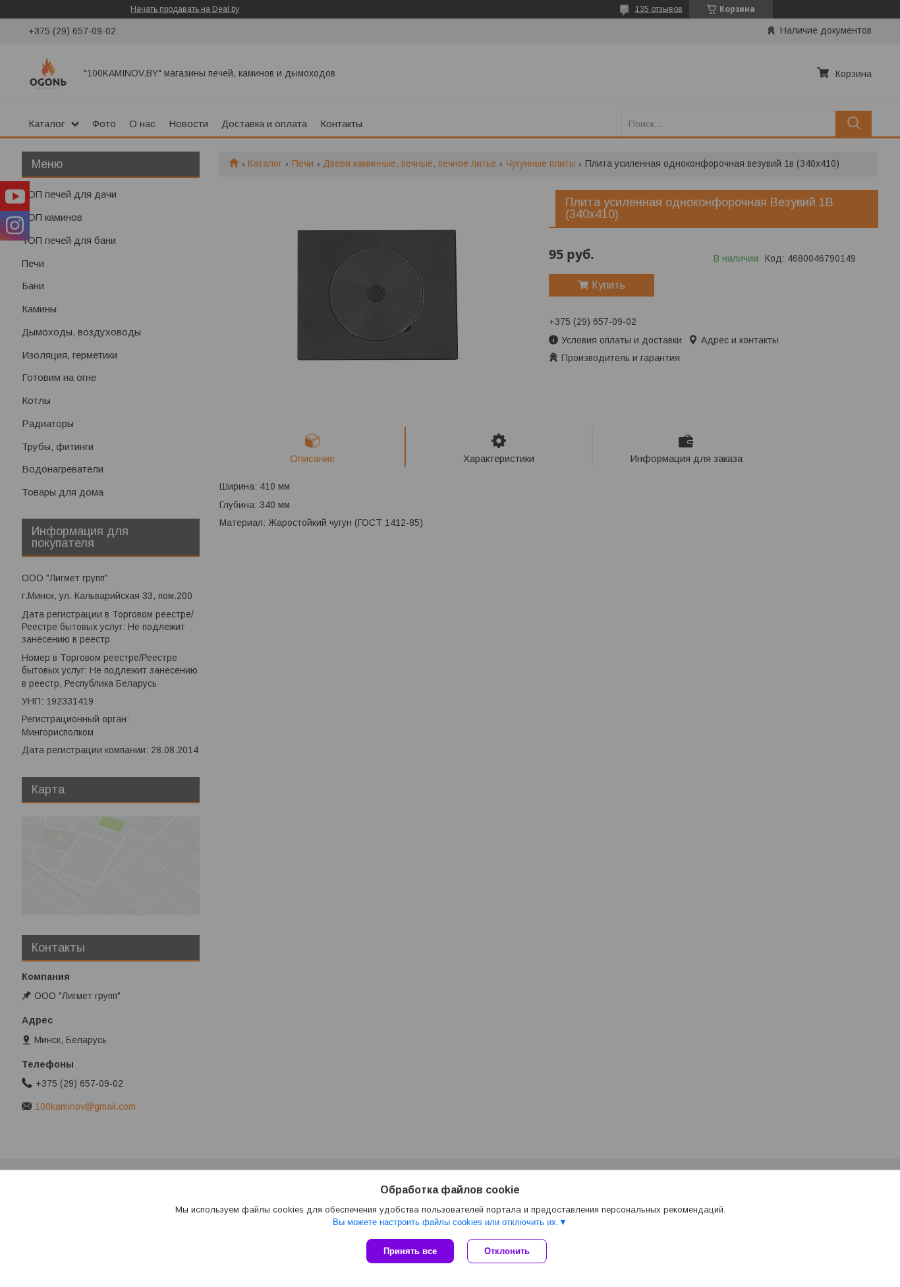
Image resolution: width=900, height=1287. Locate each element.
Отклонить (507, 1251)
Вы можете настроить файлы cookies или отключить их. (446, 1222)
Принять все (410, 1251)
